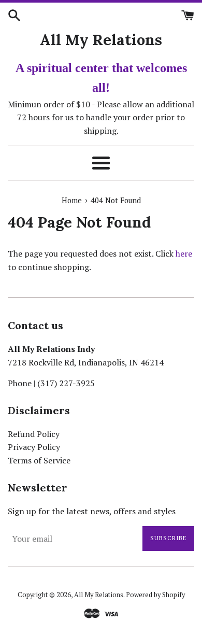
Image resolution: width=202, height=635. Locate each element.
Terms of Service (39, 460)
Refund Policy (34, 434)
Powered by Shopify (155, 594)
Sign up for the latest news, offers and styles (92, 511)
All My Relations (101, 39)
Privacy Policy (34, 447)
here (184, 253)
